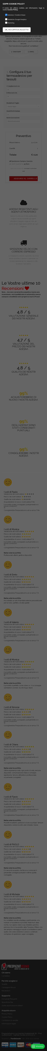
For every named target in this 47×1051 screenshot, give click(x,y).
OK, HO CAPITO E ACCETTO (16, 30)
